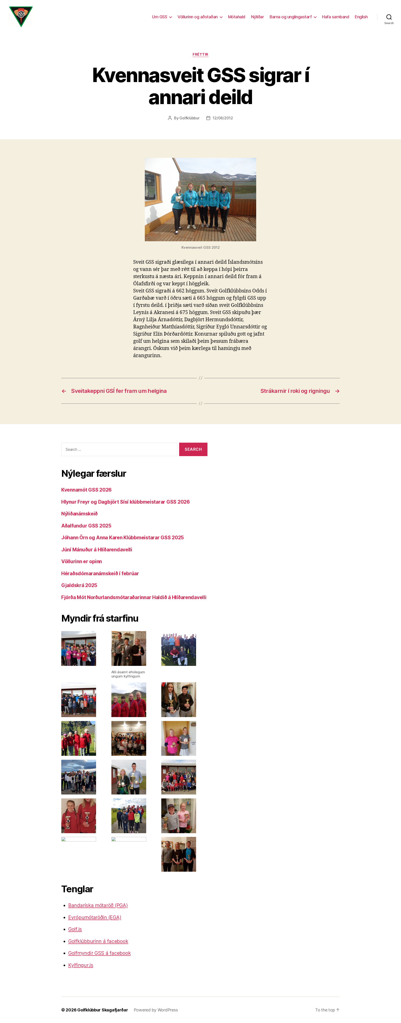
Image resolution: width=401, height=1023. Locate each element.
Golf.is (75, 929)
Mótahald (236, 16)
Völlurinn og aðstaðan (198, 16)
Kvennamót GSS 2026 (86, 490)
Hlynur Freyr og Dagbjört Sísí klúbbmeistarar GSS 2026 (125, 502)
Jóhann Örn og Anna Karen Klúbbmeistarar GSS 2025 (122, 537)
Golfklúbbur (189, 118)
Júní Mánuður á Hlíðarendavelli (96, 550)
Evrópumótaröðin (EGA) (94, 917)
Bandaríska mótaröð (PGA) (98, 905)
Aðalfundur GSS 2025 (86, 526)
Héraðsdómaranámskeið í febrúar (100, 573)
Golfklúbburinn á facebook (98, 941)
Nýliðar (257, 16)
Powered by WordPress (156, 1009)
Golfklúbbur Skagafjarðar (102, 1009)
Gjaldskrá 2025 (79, 585)
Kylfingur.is (80, 965)
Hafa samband (335, 16)
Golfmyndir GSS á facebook (99, 953)
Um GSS (159, 16)
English (361, 16)
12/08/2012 (223, 118)
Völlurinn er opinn (81, 561)
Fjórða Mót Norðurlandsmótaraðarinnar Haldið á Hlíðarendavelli (134, 597)
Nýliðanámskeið (79, 514)
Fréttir (200, 54)
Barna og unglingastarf (291, 16)
